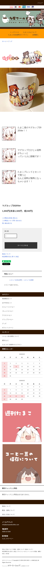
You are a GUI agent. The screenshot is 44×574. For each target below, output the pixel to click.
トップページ (14, 32)
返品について (6, 254)
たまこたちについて (30, 32)
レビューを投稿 (28, 280)
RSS (3, 553)
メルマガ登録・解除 (35, 551)
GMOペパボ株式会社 (31, 560)
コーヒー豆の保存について (10, 336)
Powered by (4, 566)
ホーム (4, 41)
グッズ (10, 41)
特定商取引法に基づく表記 (10, 256)
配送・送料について (19, 549)
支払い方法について (7, 549)
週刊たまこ (5, 340)
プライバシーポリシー (23, 551)
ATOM (7, 553)
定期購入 (35, 35)
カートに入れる (23, 245)
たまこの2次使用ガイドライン (18, 35)
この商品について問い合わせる (12, 220)
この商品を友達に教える (9, 218)
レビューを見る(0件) (16, 280)
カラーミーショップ (7, 560)
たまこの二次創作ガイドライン (12, 344)
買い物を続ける (7, 223)
